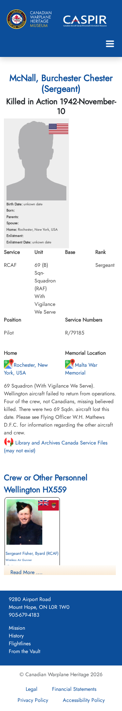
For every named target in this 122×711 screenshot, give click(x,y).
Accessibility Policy (84, 700)
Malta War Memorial (81, 368)
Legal (31, 689)
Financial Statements (74, 689)
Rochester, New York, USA (26, 368)
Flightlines (20, 643)
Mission (17, 628)
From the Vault (24, 651)
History (16, 635)
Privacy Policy (33, 700)
